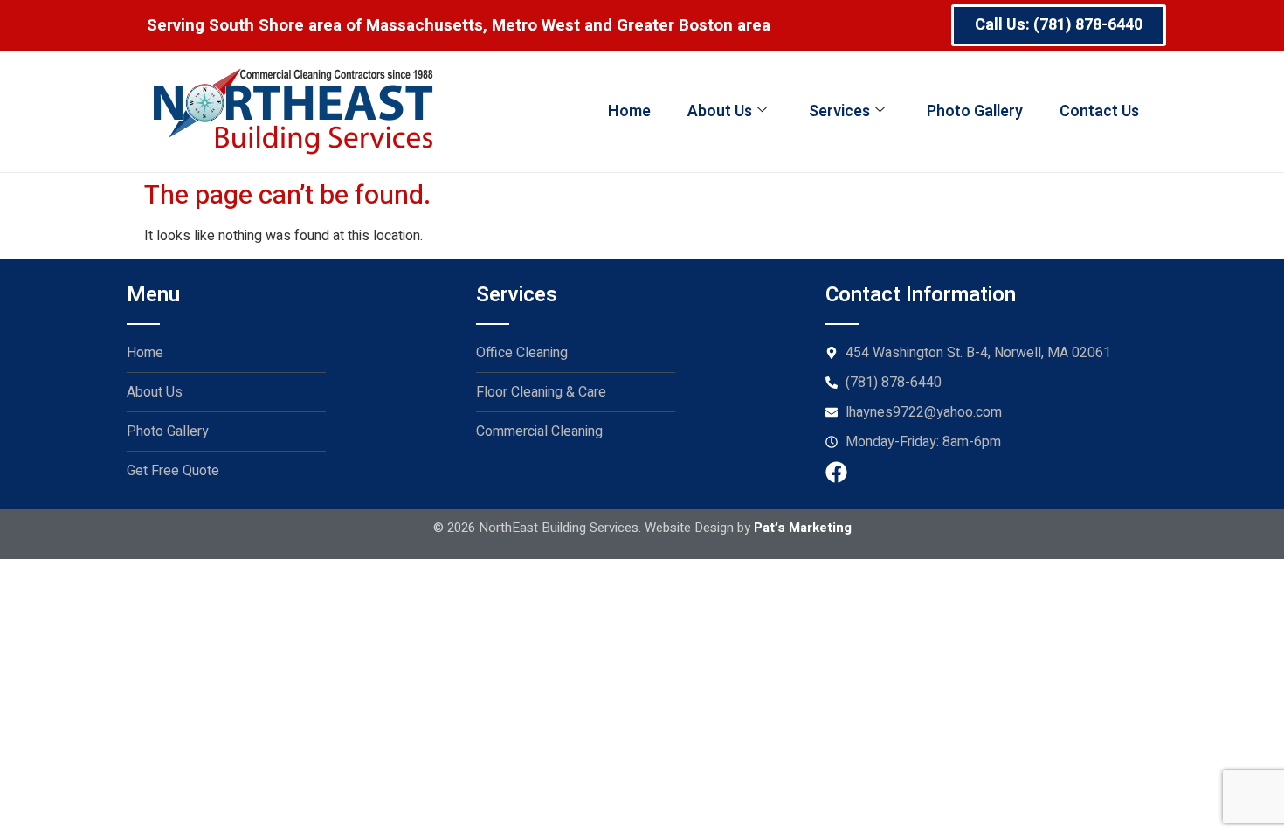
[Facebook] (836, 472)
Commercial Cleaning (539, 431)
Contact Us (1099, 111)
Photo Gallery (975, 111)
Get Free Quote (173, 470)
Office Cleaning (522, 352)
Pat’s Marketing (803, 527)
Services (839, 111)
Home (629, 111)
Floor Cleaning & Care (541, 392)
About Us (719, 111)
